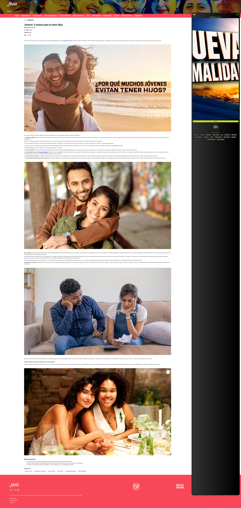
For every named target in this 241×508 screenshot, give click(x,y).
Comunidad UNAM (37, 15)
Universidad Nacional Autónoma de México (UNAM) (26, 495)
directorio (12, 502)
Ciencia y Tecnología (65, 15)
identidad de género (67, 40)
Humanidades (138, 15)
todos (16, 15)
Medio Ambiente (96, 15)
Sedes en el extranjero (50, 15)
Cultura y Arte (107, 15)
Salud (88, 15)
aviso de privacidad (14, 500)
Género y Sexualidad (78, 15)
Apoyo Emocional (25, 15)
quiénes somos (13, 498)
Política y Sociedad (127, 15)
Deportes (116, 15)
